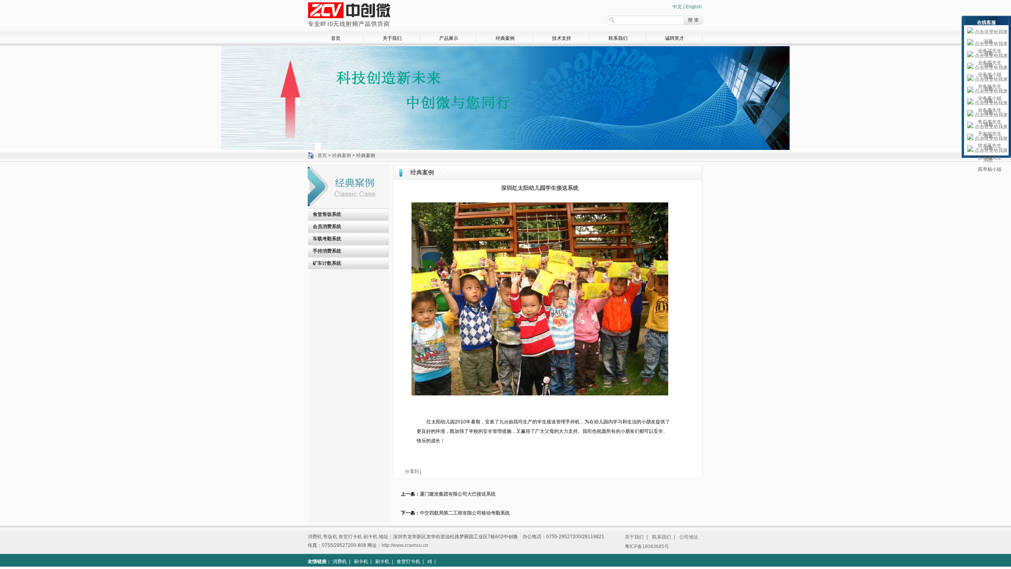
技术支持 (561, 38)
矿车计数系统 (327, 263)
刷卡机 (370, 536)
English (694, 6)
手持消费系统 (327, 251)
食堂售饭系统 (327, 214)
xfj (429, 561)
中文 (677, 6)
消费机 (315, 536)
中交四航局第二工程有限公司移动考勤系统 (465, 513)
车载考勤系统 (327, 238)
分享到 (412, 471)
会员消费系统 (327, 226)
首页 (335, 38)
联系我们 (618, 38)
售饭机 (330, 536)
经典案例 (505, 38)
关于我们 (392, 38)
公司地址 (688, 537)
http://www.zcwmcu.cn (404, 545)
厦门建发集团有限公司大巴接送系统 (458, 494)
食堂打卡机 (350, 536)
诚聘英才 (674, 38)
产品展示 (448, 38)
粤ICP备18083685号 (647, 546)
